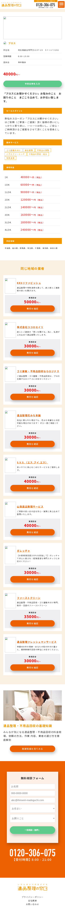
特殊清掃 (10, 158)
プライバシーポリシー (33, 897)
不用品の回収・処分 (38, 154)
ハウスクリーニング (15, 154)
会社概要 (32, 900)
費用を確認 (32, 308)
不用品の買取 (43, 150)
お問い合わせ (32, 904)
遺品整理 (29, 150)
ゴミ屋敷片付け (13, 150)
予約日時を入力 (32, 83)
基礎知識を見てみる (32, 748)
